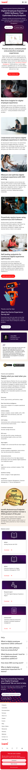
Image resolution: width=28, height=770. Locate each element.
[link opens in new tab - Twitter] (2, 748)
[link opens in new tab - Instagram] (12, 748)
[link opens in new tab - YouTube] (22, 748)
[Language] (23, 2)
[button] (25, 2)
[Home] (4, 2)
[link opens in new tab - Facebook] (16, 748)
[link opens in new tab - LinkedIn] (7, 748)
